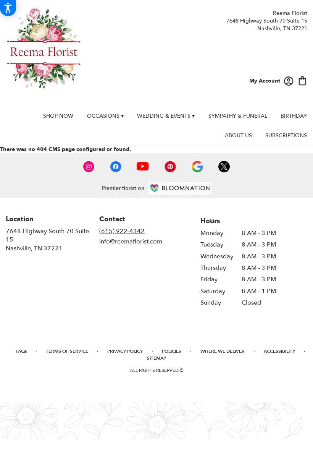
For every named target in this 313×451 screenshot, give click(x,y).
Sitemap (156, 358)
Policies (171, 351)
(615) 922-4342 (122, 231)
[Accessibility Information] (8, 8)
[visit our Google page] (197, 166)
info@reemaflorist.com (130, 241)
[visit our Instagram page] (89, 166)
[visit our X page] (224, 166)
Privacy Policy (125, 351)
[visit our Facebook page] (115, 166)
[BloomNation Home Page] (179, 188)
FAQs (21, 351)
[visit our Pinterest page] (170, 166)
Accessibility (279, 351)
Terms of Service (67, 351)
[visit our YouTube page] (142, 166)
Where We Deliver (222, 351)
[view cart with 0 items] (302, 80)
